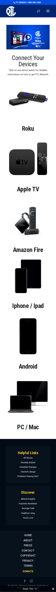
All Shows (28, 458)
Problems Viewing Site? (28, 476)
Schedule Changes (28, 467)
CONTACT (28, 550)
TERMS (28, 565)
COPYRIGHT (28, 555)
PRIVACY (28, 560)
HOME (28, 535)
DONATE (28, 571)
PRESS (28, 545)
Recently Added (28, 462)
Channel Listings (28, 472)
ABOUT (28, 540)
